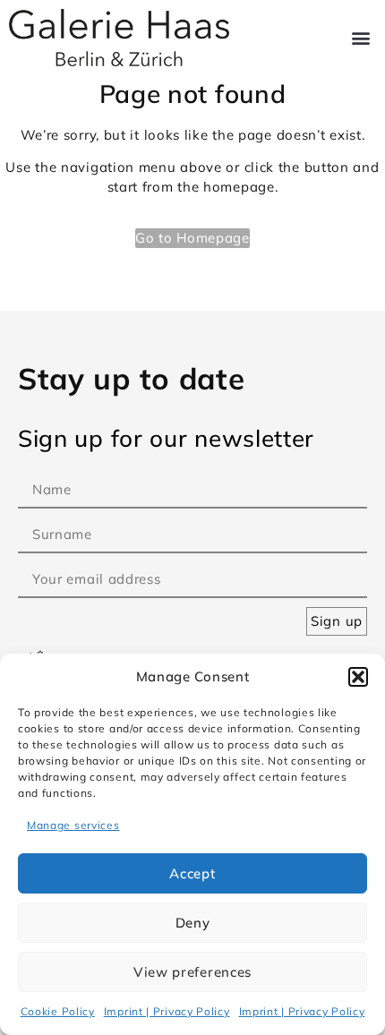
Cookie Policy (58, 1011)
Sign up (337, 620)
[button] (358, 677)
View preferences (192, 971)
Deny (192, 922)
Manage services (73, 825)
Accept (192, 873)
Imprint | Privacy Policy (167, 1011)
